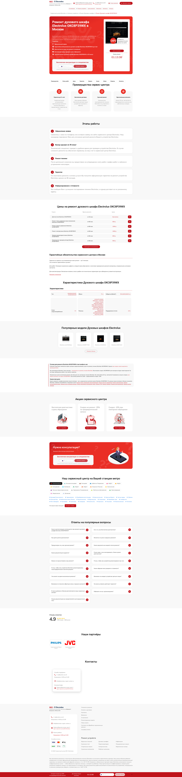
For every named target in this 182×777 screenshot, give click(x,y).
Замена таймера (107, 384)
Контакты (105, 8)
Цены (74, 81)
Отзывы (111, 8)
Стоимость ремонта (86, 707)
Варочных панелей (86, 741)
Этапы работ (65, 81)
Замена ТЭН (99, 384)
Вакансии (98, 8)
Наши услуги (84, 722)
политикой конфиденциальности (82, 69)
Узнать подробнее (62, 427)
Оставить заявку (70, 505)
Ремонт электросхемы (118, 382)
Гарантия (82, 81)
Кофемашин (119, 741)
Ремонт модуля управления (105, 382)
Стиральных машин (86, 746)
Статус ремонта (114, 3)
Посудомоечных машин (122, 744)
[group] (56, 644)
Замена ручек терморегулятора (68, 384)
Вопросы (113, 81)
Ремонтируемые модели (88, 720)
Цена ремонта (91, 8)
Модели (90, 81)
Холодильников (103, 746)
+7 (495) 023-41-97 (100, 2)
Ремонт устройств (82, 8)
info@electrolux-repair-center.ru (65, 681)
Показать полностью (55, 274)
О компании (72, 8)
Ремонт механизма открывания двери (86, 384)
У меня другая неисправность (91, 246)
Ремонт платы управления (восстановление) (87, 382)
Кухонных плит (85, 744)
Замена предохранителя (117, 384)
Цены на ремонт (117, 50)
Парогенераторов (103, 744)
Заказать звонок (127, 3)
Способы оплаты (85, 729)
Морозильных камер (121, 746)
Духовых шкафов (103, 741)
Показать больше (91, 351)
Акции (97, 81)
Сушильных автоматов (87, 749)
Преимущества (54, 81)
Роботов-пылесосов (104, 749)
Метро (104, 81)
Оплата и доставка (86, 710)
